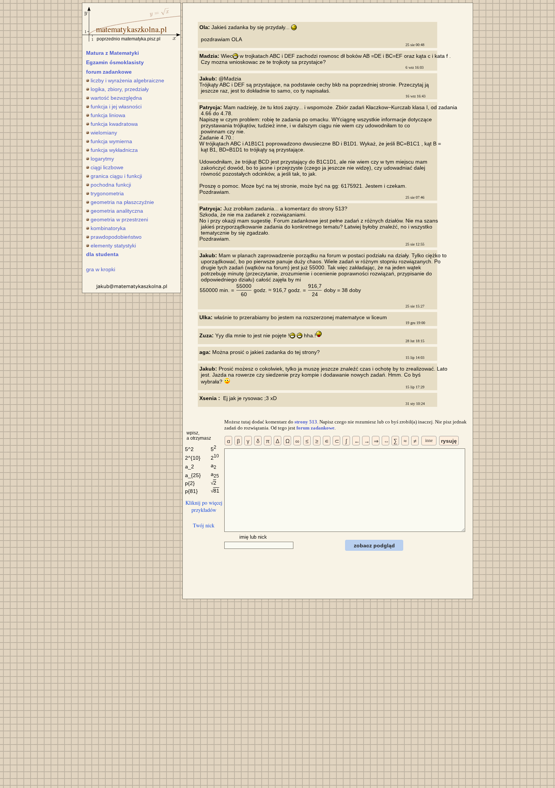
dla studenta (102, 254)
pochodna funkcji (111, 185)
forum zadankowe (109, 72)
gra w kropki (100, 269)
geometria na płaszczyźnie (122, 202)
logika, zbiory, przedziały (120, 89)
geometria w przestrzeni (119, 219)
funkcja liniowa (108, 115)
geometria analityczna (117, 211)
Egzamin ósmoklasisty (115, 62)
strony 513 (305, 422)
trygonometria (107, 193)
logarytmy (102, 159)
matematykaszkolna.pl (131, 29)
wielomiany (104, 133)
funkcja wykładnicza (114, 150)
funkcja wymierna (111, 141)
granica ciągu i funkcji (116, 176)
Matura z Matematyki (112, 53)
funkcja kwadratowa (114, 124)
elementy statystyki (113, 246)
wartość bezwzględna (116, 98)
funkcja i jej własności (116, 107)
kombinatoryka (108, 228)
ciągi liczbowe (107, 167)
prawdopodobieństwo (116, 237)
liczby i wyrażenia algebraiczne (127, 80)
